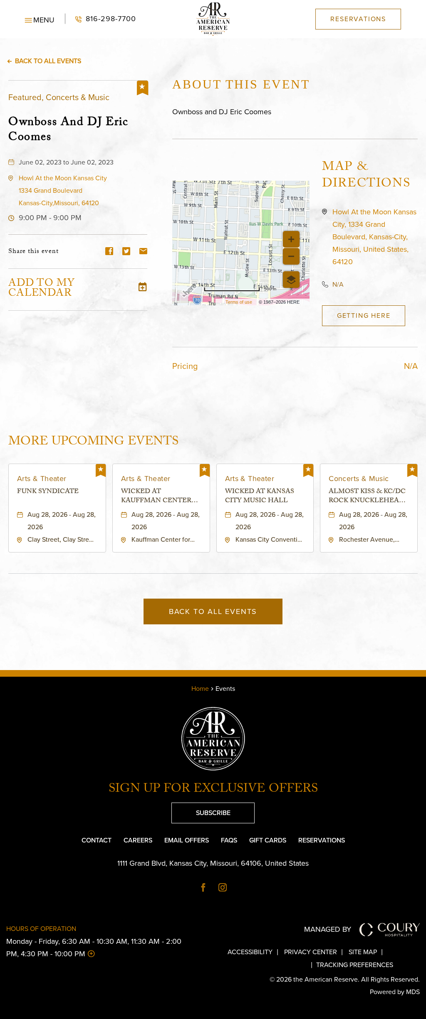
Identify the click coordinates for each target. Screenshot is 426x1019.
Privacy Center (310, 952)
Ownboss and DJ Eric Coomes (68, 129)
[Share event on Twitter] (126, 252)
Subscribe (200, 810)
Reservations (321, 840)
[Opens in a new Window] (203, 888)
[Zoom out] (291, 256)
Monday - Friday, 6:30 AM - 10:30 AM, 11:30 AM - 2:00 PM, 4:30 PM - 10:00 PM (93, 947)
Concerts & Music (359, 478)
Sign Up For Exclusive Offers (213, 790)
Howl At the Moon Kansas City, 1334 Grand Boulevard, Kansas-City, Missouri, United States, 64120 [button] (374, 236)
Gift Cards (267, 840)
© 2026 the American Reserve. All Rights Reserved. (345, 979)
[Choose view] (291, 279)
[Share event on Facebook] (109, 252)
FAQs (229, 840)
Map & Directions (366, 176)
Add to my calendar (41, 290)
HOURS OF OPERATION (41, 928)
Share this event (33, 252)
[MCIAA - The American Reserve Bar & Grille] (213, 19)
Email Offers (186, 840)
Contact (96, 840)
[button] (39, 19)
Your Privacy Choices (268, 965)
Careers (138, 840)
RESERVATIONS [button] (358, 19)
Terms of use (238, 302)
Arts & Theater (42, 478)
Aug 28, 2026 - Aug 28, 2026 (61, 521)
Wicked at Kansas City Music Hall (259, 497)
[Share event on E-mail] (143, 252)
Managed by (327, 929)
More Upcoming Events (93, 441)
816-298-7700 (100, 19)
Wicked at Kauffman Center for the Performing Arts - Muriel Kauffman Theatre (161, 497)
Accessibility (250, 952)
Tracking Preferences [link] (354, 965)
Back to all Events (48, 61)
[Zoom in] (291, 239)
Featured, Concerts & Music (58, 97)
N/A (338, 284)
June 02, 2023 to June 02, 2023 (66, 162)
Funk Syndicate (48, 493)
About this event (241, 84)
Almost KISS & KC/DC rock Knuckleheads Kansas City (368, 497)
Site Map (363, 952)
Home (200, 688)
